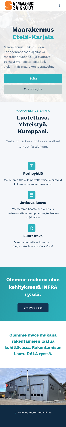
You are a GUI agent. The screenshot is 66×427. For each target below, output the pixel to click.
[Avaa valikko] (59, 5)
